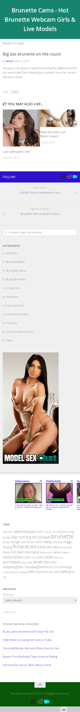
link (76, 654)
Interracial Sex (15, 305)
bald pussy (63, 531)
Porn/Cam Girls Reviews (21, 624)
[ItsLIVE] (75, 177)
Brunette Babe (13, 43)
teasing (23, 572)
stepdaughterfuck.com (42, 567)
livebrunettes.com (16, 557)
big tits (32, 537)
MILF (41, 557)
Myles (9, 61)
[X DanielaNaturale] (63, 177)
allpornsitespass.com (28, 531)
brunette (62, 536)
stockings (65, 567)
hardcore (27, 546)
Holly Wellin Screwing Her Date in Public (27, 640)
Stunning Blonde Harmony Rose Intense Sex (31, 648)
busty (6, 542)
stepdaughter (13, 566)
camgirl (15, 542)
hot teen (17, 552)
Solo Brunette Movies (19, 331)
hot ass (63, 547)
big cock (18, 537)
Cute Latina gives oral (16, 151)
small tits (41, 562)
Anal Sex (11, 253)
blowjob (44, 537)
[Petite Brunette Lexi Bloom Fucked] (58, 118)
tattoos (15, 572)
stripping (7, 572)
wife (4, 577)
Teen (9, 340)
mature (34, 557)
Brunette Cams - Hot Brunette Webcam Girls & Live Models (40, 19)
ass (54, 531)
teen (31, 571)
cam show (27, 542)
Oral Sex (11, 323)
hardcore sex (48, 546)
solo (53, 562)
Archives (8, 594)
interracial (32, 552)
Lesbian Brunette (17, 314)
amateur (48, 532)
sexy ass (26, 562)
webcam (67, 571)
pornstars (11, 562)
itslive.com (45, 552)
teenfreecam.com (47, 572)
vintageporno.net (9, 612)
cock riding (43, 542)
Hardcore (12, 297)
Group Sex (13, 288)
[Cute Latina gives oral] (21, 128)
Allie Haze (8, 531)
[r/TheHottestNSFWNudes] (69, 177)
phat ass (58, 557)
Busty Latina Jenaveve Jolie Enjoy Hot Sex (28, 631)
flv (15, 547)
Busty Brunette (15, 279)
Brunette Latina (16, 270)
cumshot (57, 542)
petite (48, 557)
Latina (61, 68)
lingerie (65, 552)
